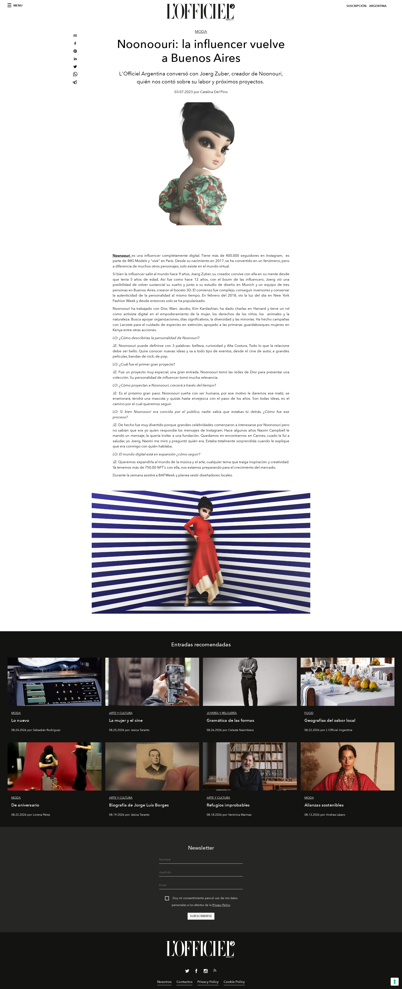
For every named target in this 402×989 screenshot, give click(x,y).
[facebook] (75, 44)
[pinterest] (75, 52)
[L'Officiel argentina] (201, 12)
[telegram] (75, 83)
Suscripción (356, 6)
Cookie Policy (234, 982)
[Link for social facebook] (196, 972)
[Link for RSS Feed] (215, 971)
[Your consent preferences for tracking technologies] (395, 982)
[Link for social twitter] (187, 972)
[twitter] (75, 67)
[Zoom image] (201, 552)
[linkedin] (75, 59)
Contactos (184, 982)
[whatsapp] (75, 75)
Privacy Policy (221, 905)
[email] (75, 36)
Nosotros (164, 982)
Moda (201, 31)
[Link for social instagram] (206, 972)
